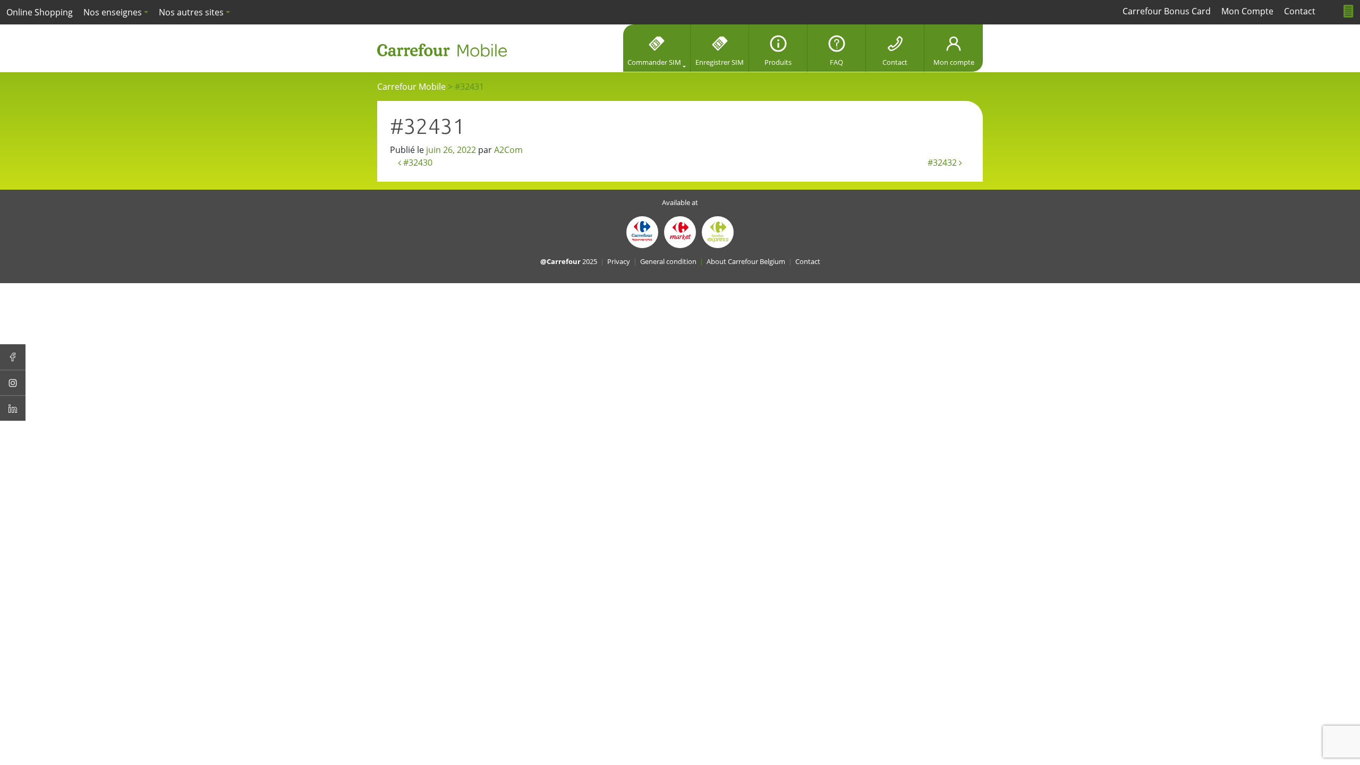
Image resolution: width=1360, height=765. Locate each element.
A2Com (508, 150)
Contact (894, 62)
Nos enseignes (112, 12)
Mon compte (953, 62)
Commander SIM (654, 62)
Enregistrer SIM (719, 62)
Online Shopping (39, 12)
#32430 (416, 162)
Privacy (618, 261)
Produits (778, 62)
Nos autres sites (191, 12)
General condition (668, 261)
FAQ (836, 62)
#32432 (943, 162)
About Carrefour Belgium (746, 261)
